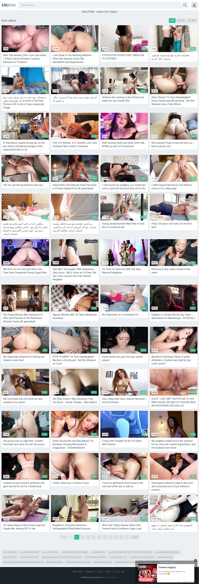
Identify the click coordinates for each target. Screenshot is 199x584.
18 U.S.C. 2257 (119, 572)
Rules (99, 572)
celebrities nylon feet (29, 557)
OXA (9, 5)
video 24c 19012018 (50, 552)
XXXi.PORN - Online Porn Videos (99, 11)
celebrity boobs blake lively (142, 557)
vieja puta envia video (29, 552)
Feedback (90, 572)
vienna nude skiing (54, 562)
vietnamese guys (98, 552)
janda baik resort (165, 557)
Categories (77, 572)
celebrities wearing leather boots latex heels (61, 557)
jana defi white (9, 557)
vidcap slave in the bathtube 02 (74, 552)
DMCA (108, 572)
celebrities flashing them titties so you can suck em (130, 552)
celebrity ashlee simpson (95, 557)
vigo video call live (118, 557)
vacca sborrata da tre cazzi (167, 552)
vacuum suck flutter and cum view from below (23, 562)
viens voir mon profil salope (78, 562)
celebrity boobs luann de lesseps (129, 562)
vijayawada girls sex (102, 562)
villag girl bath (10, 552)
